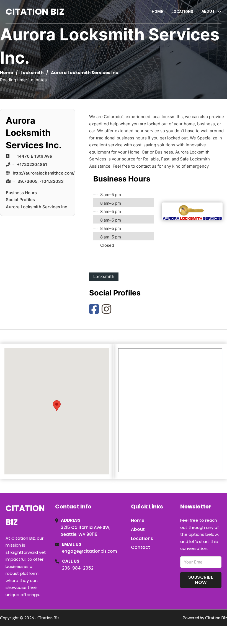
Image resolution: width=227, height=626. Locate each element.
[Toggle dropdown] (219, 12)
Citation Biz (35, 11)
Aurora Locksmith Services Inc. (37, 206)
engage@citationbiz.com (89, 551)
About (138, 529)
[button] (56, 405)
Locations (182, 11)
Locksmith (31, 73)
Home (157, 11)
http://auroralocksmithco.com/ (44, 173)
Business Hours (21, 192)
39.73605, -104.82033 (40, 181)
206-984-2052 (78, 568)
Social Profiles (20, 199)
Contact (140, 547)
